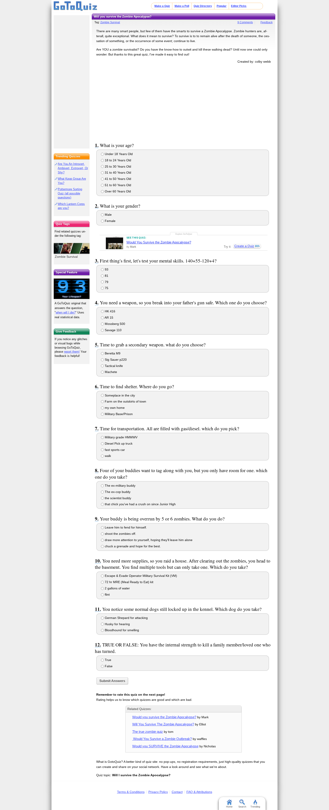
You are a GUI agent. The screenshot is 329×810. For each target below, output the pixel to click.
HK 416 (109, 311)
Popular (221, 6)
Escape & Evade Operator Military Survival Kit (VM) (140, 576)
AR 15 (108, 317)
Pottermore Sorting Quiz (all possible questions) (70, 193)
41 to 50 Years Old (117, 179)
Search (242, 806)
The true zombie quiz (147, 731)
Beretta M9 (112, 353)
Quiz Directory (203, 6)
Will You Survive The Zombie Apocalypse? (163, 724)
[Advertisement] (183, 102)
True (107, 660)
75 (106, 288)
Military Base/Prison (118, 414)
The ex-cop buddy (117, 492)
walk (107, 456)
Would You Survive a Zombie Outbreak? (162, 739)
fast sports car (114, 450)
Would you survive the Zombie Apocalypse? (164, 717)
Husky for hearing (117, 624)
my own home (114, 407)
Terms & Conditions (131, 792)
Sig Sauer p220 (115, 359)
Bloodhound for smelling (121, 630)
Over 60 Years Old (117, 191)
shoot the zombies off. (120, 533)
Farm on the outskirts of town (125, 401)
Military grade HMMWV (120, 437)
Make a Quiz (162, 6)
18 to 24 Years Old (117, 160)
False (108, 666)
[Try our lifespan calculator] (72, 289)
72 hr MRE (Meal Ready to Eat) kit (128, 582)
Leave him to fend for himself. (125, 527)
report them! (72, 351)
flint (107, 594)
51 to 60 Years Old (117, 185)
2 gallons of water (117, 588)
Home (229, 806)
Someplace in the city (119, 395)
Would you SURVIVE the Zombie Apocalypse (165, 746)
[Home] (75, 6)
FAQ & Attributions (199, 792)
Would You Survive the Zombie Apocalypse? (158, 242)
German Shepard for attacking (126, 618)
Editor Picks (238, 6)
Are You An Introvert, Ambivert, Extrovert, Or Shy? (73, 168)
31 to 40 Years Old (117, 172)
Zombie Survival (110, 22)
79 (106, 282)
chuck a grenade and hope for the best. (132, 546)
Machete (110, 372)
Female (109, 221)
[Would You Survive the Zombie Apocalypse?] (114, 243)
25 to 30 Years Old (117, 166)
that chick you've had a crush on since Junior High (140, 504)
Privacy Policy (158, 792)
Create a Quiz (244, 246)
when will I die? (65, 312)
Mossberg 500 (114, 324)
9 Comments (245, 22)
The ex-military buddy (119, 485)
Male (108, 214)
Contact (177, 792)
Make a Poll (182, 6)
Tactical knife (113, 366)
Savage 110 (113, 330)
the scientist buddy (117, 498)
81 (106, 275)
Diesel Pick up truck (118, 443)
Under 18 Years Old (118, 154)
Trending (255, 806)
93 (106, 269)
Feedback (267, 22)
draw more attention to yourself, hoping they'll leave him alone (148, 540)
